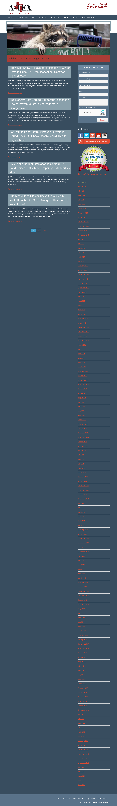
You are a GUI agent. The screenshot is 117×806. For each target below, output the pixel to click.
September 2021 (83, 446)
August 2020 (82, 503)
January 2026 (82, 217)
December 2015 (83, 750)
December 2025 (83, 222)
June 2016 (81, 723)
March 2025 (82, 261)
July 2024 (81, 297)
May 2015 (81, 780)
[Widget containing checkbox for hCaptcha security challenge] (92, 112)
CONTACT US (88, 17)
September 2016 (83, 710)
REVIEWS (55, 17)
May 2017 (81, 675)
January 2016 (82, 745)
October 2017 (82, 653)
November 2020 (83, 490)
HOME (11, 17)
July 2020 (81, 508)
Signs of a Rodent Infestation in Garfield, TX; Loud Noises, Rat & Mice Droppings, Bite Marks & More (40, 168)
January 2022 (82, 429)
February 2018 (83, 635)
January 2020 (82, 534)
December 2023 (83, 327)
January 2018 (82, 640)
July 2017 (81, 666)
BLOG (75, 17)
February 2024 (83, 319)
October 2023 (82, 336)
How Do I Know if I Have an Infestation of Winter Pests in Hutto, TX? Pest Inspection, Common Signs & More (40, 72)
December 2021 (83, 433)
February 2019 (83, 583)
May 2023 (81, 358)
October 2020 (82, 495)
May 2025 (81, 253)
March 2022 (82, 420)
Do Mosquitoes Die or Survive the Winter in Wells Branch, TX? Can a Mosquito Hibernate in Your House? (39, 200)
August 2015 (82, 767)
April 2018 (81, 627)
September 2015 (83, 763)
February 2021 (83, 477)
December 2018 (83, 591)
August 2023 (82, 345)
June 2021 (81, 459)
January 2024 (82, 323)
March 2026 (82, 209)
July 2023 (81, 349)
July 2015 (81, 772)
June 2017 (81, 670)
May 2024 (81, 305)
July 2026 (81, 191)
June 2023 (81, 354)
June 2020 (81, 512)
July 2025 (81, 244)
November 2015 (83, 754)
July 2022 (81, 402)
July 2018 (81, 613)
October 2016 (82, 706)
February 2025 (83, 266)
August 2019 (82, 556)
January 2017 (82, 692)
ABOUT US (23, 17)
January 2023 (82, 376)
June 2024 (81, 301)
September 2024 (83, 288)
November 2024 (83, 279)
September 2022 (83, 393)
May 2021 (81, 464)
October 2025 (82, 231)
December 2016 (83, 697)
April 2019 (81, 574)
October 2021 (82, 442)
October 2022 (82, 389)
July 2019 (81, 561)
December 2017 (83, 644)
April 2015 (81, 785)
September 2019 (83, 552)
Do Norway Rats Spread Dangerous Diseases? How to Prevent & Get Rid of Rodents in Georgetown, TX (39, 104)
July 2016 (81, 719)
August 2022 (82, 398)
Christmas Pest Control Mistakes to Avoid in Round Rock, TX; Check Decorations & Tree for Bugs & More (38, 136)
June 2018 (81, 618)
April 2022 (81, 415)
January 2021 (82, 481)
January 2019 (82, 587)
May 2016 (81, 728)
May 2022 (81, 411)
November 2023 (83, 332)
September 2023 (83, 341)
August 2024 (82, 292)
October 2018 (82, 600)
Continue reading (15, 93)
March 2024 (82, 314)
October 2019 (82, 547)
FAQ (66, 17)
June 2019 (81, 565)
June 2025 (81, 248)
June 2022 (81, 407)
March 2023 (82, 367)
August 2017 (82, 662)
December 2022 (83, 380)
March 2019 (82, 578)
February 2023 (83, 371)
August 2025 (82, 239)
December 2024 (83, 275)
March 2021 (82, 473)
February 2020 (83, 530)
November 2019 (83, 543)
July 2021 (81, 455)
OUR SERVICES (39, 17)
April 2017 (81, 679)
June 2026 (81, 195)
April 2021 (81, 468)
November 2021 (83, 437)
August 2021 (82, 451)
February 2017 (83, 688)
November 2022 (83, 385)
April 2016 (81, 732)
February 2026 (83, 213)
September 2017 (83, 657)
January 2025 (82, 270)
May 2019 (81, 569)
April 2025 (81, 257)
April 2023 (81, 363)
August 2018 (82, 609)
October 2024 (82, 283)
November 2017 (83, 648)
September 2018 (83, 605)
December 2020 (83, 486)
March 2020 (82, 525)
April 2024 (81, 310)
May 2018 (81, 622)
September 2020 (83, 499)
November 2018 (83, 596)
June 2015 (81, 776)
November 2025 (83, 226)
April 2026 (81, 204)
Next (45, 230)
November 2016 (83, 701)
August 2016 (82, 714)
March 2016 (82, 736)
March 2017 (82, 684)
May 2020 (81, 517)
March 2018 (82, 631)
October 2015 (82, 758)
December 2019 (83, 539)
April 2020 (81, 521)
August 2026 (82, 187)
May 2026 (81, 200)
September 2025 (83, 235)
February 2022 (83, 424)
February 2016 (83, 741)
